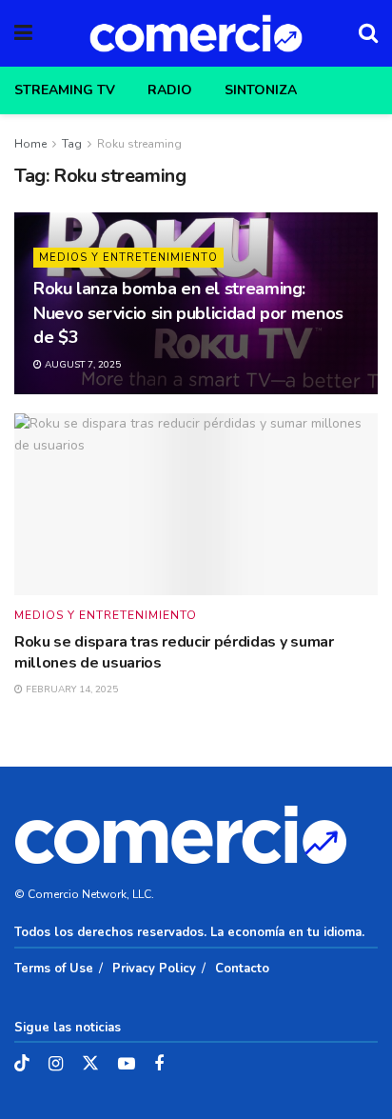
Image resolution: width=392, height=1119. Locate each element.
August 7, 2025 (81, 364)
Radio (169, 90)
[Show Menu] (23, 33)
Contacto (242, 968)
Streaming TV (64, 90)
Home (30, 143)
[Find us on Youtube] (126, 1064)
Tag (72, 143)
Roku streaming (139, 143)
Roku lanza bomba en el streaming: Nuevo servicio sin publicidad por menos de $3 (188, 312)
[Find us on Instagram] (56, 1064)
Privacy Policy (154, 968)
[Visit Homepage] (196, 33)
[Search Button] (368, 33)
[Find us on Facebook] (159, 1064)
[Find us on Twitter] (90, 1064)
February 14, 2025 (70, 689)
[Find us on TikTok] (21, 1064)
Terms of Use (53, 968)
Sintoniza (261, 90)
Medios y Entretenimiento (128, 257)
